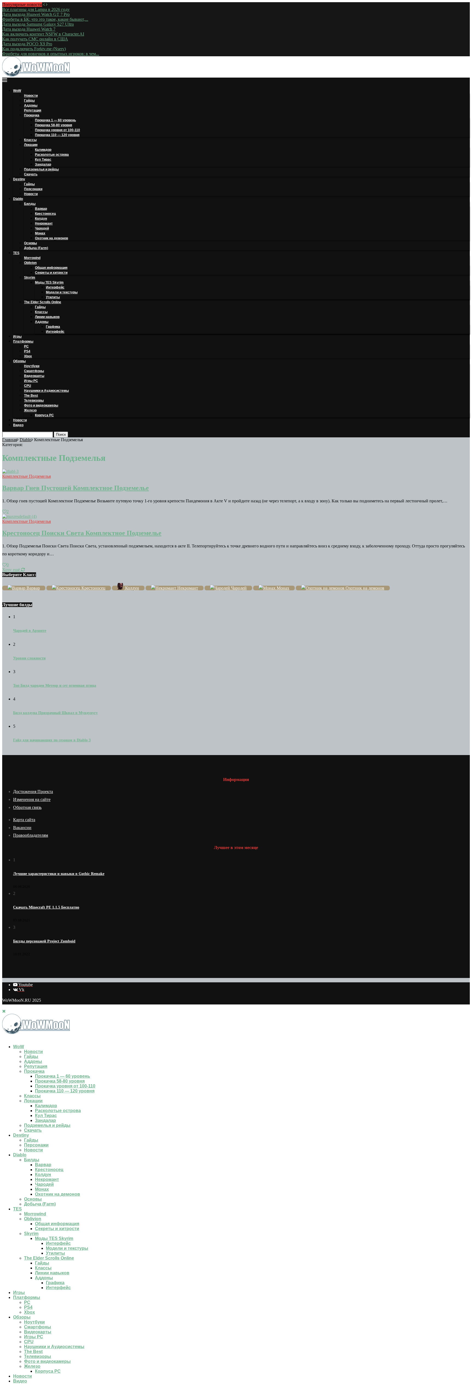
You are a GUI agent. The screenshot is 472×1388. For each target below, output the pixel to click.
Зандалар (43, 164)
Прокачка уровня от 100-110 (57, 130)
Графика (53, 327)
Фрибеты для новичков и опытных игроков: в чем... (50, 53)
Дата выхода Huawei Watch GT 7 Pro (36, 14)
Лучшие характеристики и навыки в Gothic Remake (58, 874)
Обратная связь (27, 807)
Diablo (18, 199)
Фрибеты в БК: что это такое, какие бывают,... (45, 19)
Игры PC (31, 381)
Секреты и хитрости (51, 273)
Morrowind (32, 258)
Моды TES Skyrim (49, 282)
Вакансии (22, 827)
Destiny (19, 179)
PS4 (27, 351)
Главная (9, 439)
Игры (17, 336)
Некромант (44, 223)
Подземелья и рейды (41, 169)
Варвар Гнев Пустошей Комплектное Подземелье (75, 487)
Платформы (23, 341)
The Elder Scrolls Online (42, 302)
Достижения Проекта (33, 791)
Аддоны (30, 105)
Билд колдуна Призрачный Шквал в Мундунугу (55, 713)
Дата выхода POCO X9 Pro (27, 44)
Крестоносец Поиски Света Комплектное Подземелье (81, 533)
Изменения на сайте (32, 799)
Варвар (41, 209)
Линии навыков (47, 317)
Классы (30, 140)
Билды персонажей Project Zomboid (44, 941)
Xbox (28, 356)
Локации (30, 145)
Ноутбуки (31, 366)
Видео (18, 425)
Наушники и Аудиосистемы (46, 391)
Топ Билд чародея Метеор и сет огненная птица (54, 685)
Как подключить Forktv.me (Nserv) (34, 48)
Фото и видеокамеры (41, 405)
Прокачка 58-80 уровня (53, 125)
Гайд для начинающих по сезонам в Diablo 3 (52, 740)
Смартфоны (34, 371)
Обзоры (19, 361)
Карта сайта (24, 819)
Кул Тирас (43, 159)
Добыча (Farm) (36, 248)
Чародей (42, 228)
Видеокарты (34, 376)
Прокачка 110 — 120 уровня (57, 135)
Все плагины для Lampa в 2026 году (36, 9)
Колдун (41, 218)
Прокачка (31, 115)
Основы (30, 243)
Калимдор (43, 150)
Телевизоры (34, 400)
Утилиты (53, 297)
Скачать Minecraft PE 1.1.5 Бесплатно (46, 907)
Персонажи (33, 189)
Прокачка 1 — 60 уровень (55, 120)
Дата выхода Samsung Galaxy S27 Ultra (38, 24)
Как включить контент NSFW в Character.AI (43, 34)
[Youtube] (3, 1037)
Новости (31, 96)
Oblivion (30, 263)
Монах (40, 233)
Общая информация (51, 268)
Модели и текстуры (62, 292)
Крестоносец (45, 214)
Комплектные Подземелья (26, 476)
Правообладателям (30, 835)
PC (26, 346)
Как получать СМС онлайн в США (35, 39)
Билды (30, 204)
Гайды (29, 100)
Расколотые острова (52, 155)
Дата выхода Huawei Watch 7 (28, 29)
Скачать (30, 174)
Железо (30, 410)
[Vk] (8, 1037)
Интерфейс (55, 287)
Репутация (32, 110)
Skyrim (29, 277)
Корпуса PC (44, 415)
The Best (31, 395)
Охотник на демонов (51, 238)
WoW (17, 91)
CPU (27, 386)
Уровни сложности (29, 658)
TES (16, 253)
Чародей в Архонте (29, 631)
